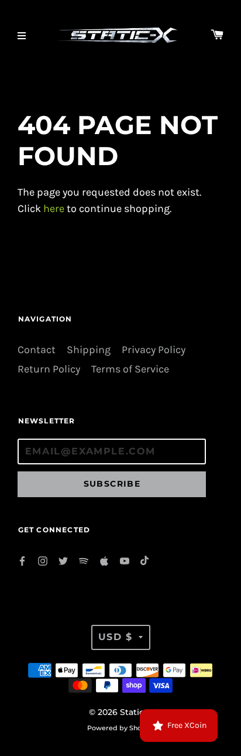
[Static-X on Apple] (104, 560)
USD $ (115, 636)
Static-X (136, 712)
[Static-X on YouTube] (124, 560)
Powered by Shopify (120, 728)
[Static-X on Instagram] (42, 560)
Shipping (89, 350)
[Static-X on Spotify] (83, 560)
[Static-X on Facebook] (22, 560)
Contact (37, 350)
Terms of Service (130, 369)
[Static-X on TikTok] (145, 560)
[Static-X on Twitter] (63, 560)
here (53, 209)
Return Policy (49, 369)
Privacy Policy (153, 350)
